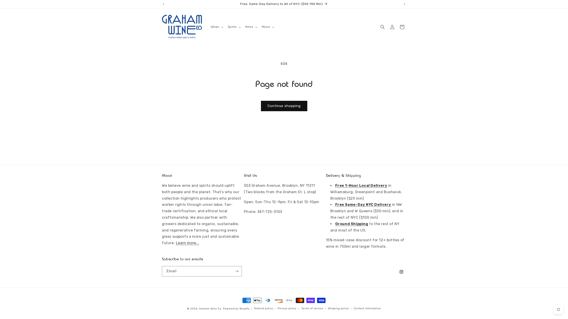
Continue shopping (284, 106)
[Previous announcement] (163, 4)
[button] (216, 26)
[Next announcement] (404, 4)
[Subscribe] (237, 271)
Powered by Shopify (236, 308)
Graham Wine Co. (210, 308)
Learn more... (187, 243)
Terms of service (312, 308)
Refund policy (263, 308)
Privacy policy (287, 308)
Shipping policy (338, 308)
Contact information (367, 308)
